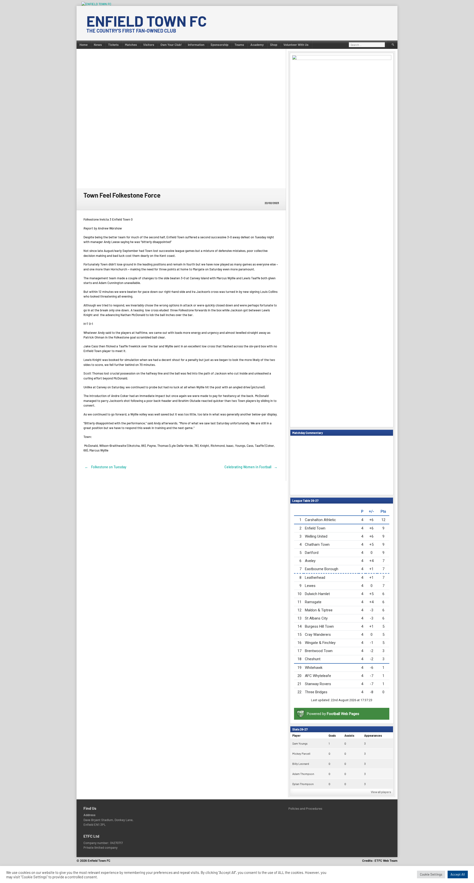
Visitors (148, 45)
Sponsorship (219, 45)
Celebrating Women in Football (251, 467)
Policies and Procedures (305, 808)
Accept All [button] (458, 874)
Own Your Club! (171, 45)
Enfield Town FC (146, 21)
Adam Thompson (303, 773)
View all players (381, 792)
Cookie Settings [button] (431, 874)
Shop (273, 45)
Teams (239, 45)
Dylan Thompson (303, 784)
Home (83, 45)
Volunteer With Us (296, 45)
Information (196, 45)
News (98, 45)
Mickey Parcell (301, 753)
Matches (131, 45)
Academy (257, 45)
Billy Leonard (300, 763)
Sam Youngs (300, 743)
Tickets (113, 45)
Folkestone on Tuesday (105, 467)
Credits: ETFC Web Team (379, 861)
